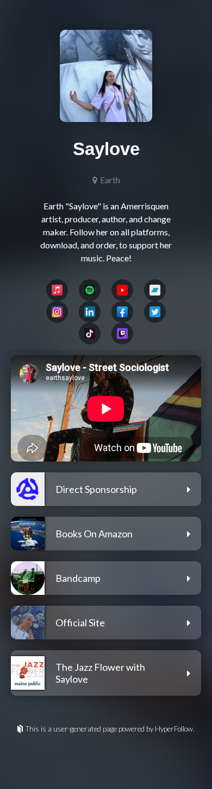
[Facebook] (122, 312)
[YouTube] (122, 290)
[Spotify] (90, 290)
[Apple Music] (57, 290)
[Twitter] (155, 312)
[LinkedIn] (90, 312)
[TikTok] (90, 333)
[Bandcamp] (155, 290)
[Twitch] (122, 333)
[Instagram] (57, 312)
